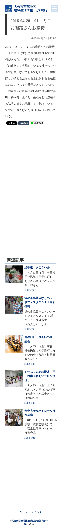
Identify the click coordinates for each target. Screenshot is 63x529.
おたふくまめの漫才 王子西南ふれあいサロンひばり (39, 376)
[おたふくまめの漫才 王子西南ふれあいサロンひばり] (14, 386)
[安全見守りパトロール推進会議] (14, 425)
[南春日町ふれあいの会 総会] (14, 351)
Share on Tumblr (23, 123)
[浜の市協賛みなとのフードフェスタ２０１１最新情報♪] (14, 312)
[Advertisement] (31, 160)
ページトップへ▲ (30, 511)
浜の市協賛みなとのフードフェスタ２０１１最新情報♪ (39, 302)
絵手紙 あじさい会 (37, 267)
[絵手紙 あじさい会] (14, 282)
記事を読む (29, 290)
